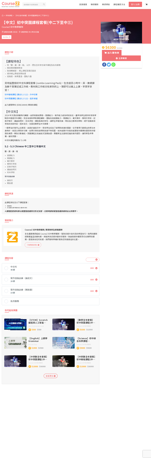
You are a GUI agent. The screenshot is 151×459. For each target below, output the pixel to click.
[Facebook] (104, 65)
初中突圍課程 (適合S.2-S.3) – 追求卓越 (21, 98)
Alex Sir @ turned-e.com (36, 326)
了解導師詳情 (32, 245)
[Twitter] (109, 65)
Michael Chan (32, 344)
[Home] (2, 15)
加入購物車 (113, 52)
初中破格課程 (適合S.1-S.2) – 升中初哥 (21, 94)
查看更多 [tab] (50, 375)
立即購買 (122, 58)
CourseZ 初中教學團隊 (12, 26)
